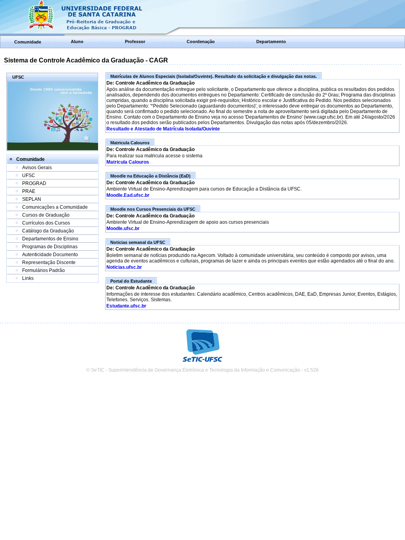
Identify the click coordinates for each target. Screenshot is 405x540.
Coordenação (201, 41)
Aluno (77, 41)
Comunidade (27, 42)
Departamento (271, 41)
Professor (135, 41)
